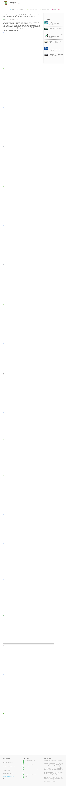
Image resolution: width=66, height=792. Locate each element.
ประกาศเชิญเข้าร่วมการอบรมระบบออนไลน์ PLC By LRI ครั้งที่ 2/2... (54, 43)
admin (5, 19)
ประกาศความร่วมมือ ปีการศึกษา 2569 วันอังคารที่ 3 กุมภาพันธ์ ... (55, 30)
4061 (17, 19)
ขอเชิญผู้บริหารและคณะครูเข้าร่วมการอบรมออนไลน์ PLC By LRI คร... (55, 23)
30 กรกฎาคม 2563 (11, 19)
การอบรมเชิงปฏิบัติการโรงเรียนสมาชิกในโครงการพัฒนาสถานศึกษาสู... (55, 56)
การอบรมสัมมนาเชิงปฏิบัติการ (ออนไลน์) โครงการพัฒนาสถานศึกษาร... (55, 36)
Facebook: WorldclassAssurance (8, 776)
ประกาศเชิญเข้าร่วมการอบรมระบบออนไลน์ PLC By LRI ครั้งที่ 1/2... (54, 49)
